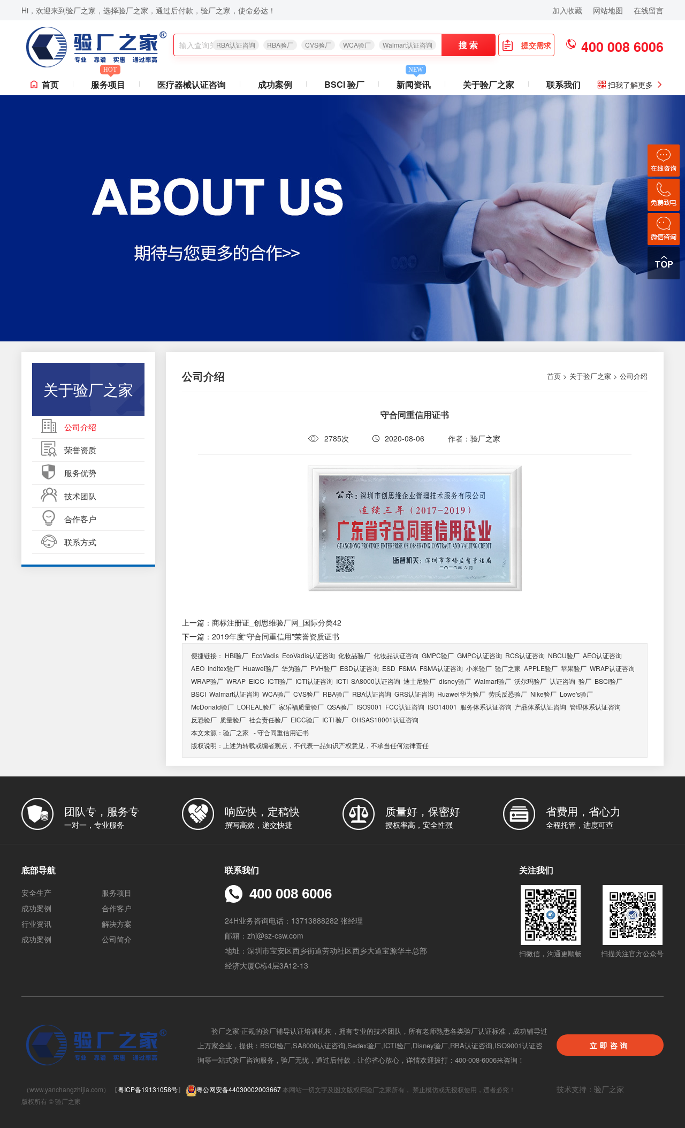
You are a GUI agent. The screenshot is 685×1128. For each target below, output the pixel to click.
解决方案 (117, 923)
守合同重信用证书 (283, 732)
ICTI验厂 (280, 680)
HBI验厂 (236, 655)
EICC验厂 (305, 719)
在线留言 (649, 10)
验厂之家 (508, 668)
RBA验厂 (280, 44)
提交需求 (536, 45)
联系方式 (80, 541)
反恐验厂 (204, 719)
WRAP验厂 (207, 680)
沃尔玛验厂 (530, 680)
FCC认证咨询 (404, 706)
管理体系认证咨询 (595, 706)
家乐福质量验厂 (301, 706)
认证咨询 (562, 680)
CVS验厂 (318, 44)
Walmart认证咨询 (407, 44)
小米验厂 (479, 668)
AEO (197, 668)
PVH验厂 (323, 668)
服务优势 (80, 472)
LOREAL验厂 (256, 706)
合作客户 (80, 518)
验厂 (585, 680)
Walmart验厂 (492, 680)
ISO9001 (369, 706)
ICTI (342, 680)
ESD (388, 668)
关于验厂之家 (488, 84)
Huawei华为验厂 (461, 693)
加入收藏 (567, 10)
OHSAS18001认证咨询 (385, 719)
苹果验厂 (574, 668)
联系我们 (563, 84)
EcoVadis (265, 655)
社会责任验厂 (268, 719)
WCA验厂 (357, 44)
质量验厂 (233, 719)
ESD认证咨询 (359, 668)
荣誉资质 (80, 449)
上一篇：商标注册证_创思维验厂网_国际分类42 (261, 622)
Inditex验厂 (224, 668)
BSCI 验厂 (344, 84)
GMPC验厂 (438, 655)
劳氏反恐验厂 (508, 693)
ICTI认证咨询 (314, 680)
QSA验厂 (340, 706)
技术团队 (80, 495)
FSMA (407, 668)
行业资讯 (36, 923)
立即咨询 (610, 1045)
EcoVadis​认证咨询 (308, 655)
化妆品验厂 (354, 655)
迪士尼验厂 (420, 680)
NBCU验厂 (564, 655)
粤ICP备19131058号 (148, 1089)
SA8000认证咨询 (375, 680)
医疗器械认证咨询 (191, 84)
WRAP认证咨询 (612, 668)
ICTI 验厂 (335, 719)
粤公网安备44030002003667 (238, 1089)
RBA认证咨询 (235, 44)
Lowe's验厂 (576, 693)
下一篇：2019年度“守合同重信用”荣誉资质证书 (260, 636)
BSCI (198, 693)
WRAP (236, 680)
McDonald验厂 (212, 706)
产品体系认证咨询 (540, 706)
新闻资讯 (414, 82)
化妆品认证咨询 (396, 655)
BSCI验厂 (608, 680)
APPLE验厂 (541, 668)
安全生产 (36, 892)
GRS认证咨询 (414, 693)
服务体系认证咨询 (486, 706)
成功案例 (275, 84)
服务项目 (108, 82)
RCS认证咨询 (525, 655)
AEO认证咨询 (602, 655)
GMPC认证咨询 (479, 655)
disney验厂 (455, 680)
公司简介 (117, 939)
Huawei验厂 (260, 668)
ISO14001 (442, 706)
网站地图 (608, 10)
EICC (256, 680)
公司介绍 (80, 426)
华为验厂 (294, 668)
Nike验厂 (543, 693)
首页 (50, 84)
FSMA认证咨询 (441, 668)
